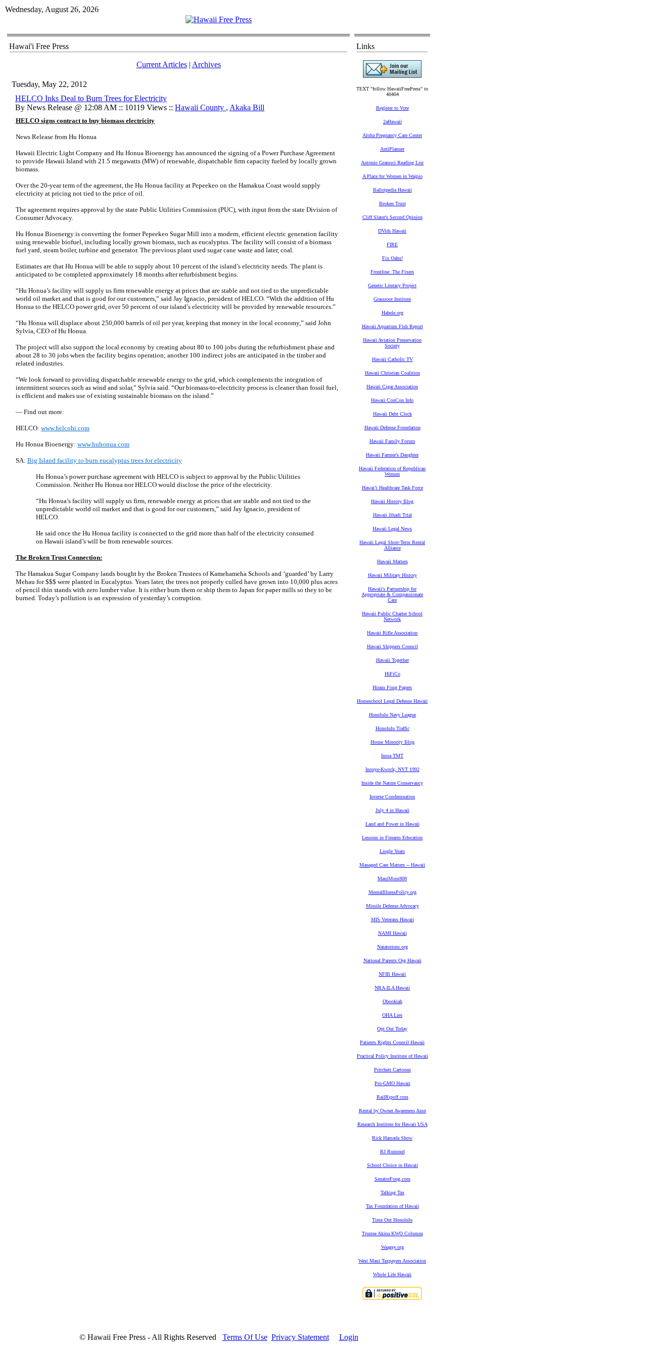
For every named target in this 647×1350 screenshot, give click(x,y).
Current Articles (161, 64)
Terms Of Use (244, 1337)
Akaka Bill (246, 107)
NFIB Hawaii (392, 974)
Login (348, 1337)
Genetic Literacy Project (392, 285)
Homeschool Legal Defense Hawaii (392, 701)
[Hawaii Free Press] (219, 19)
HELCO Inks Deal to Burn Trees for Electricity (91, 98)
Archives (206, 64)
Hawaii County (200, 107)
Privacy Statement (300, 1337)
